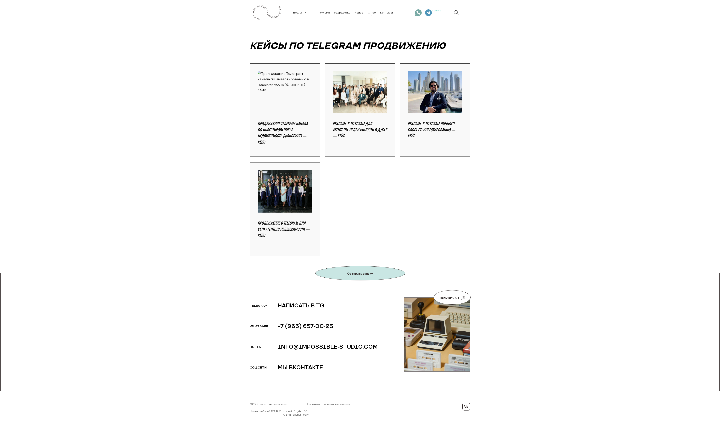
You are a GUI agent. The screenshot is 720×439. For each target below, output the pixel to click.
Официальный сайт (296, 414)
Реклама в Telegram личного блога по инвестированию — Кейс (431, 130)
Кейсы (359, 12)
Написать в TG (301, 306)
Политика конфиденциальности (328, 404)
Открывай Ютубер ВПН (294, 411)
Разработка (342, 12)
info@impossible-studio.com (328, 347)
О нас (372, 12)
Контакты (386, 12)
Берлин (298, 12)
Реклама (324, 12)
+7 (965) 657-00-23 (305, 326)
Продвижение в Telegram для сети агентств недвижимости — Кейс (284, 229)
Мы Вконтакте (300, 367)
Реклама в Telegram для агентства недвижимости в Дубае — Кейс (360, 130)
